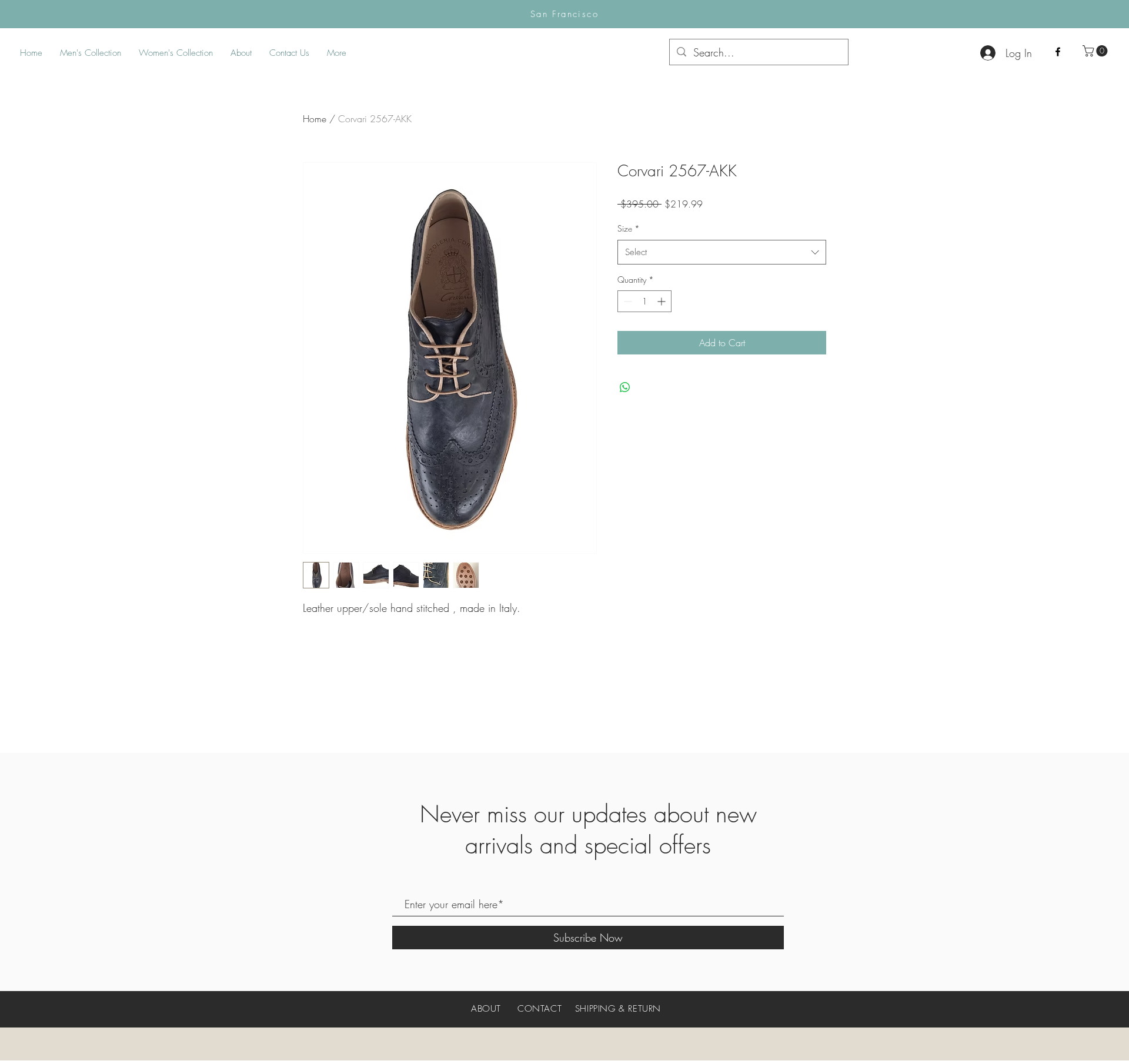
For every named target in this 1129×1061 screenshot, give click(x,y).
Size (628, 228)
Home (314, 118)
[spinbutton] (644, 301)
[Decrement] (626, 301)
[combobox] (721, 252)
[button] (1096, 50)
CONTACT (539, 1009)
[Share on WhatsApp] (625, 387)
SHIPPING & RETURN (618, 1009)
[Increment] (662, 301)
